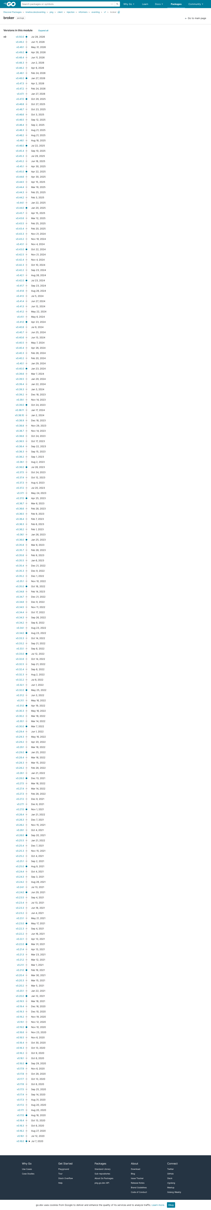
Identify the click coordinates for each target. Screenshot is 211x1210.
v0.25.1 (20, 861)
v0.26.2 (20, 824)
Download (135, 1169)
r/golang (171, 1183)
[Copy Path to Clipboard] (119, 12)
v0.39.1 (20, 399)
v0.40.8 (20, 327)
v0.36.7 (20, 503)
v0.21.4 (20, 949)
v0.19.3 (20, 1011)
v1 (105, 12)
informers (83, 12)
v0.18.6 (20, 1032)
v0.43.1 (20, 244)
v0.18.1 (20, 1058)
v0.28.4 (20, 757)
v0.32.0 (20, 690)
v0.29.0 (20, 752)
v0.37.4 (20, 477)
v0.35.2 (20, 576)
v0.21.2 (20, 959)
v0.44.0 (20, 207)
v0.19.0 (20, 1027)
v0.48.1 (20, 73)
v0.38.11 (19, 410)
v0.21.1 (20, 964)
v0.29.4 (20, 731)
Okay (171, 1205)
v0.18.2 (20, 1053)
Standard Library (103, 1169)
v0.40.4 (20, 347)
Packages (176, 4)
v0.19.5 (20, 1001)
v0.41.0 (20, 321)
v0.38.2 (20, 456)
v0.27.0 (20, 809)
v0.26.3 (20, 819)
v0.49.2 (20, 41)
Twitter (170, 1169)
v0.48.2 (20, 67)
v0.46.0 (20, 145)
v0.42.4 (20, 259)
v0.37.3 (20, 482)
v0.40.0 (20, 368)
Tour (60, 1173)
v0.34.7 (20, 596)
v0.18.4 (20, 1042)
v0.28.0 (20, 778)
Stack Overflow (65, 1178)
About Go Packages (104, 1178)
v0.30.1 (20, 721)
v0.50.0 (20, 36)
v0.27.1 (20, 804)
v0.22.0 (20, 944)
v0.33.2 (20, 643)
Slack (169, 1178)
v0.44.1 (20, 202)
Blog (133, 1173)
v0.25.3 (20, 850)
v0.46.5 (20, 119)
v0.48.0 (20, 78)
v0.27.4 (20, 788)
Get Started (65, 1163)
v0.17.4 (20, 1094)
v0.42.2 (20, 270)
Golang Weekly (174, 1192)
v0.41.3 (20, 306)
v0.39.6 (20, 373)
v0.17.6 (20, 1084)
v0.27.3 (20, 793)
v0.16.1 (20, 1136)
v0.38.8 (20, 425)
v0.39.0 (20, 404)
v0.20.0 (20, 996)
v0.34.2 (20, 622)
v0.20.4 (20, 975)
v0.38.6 (20, 436)
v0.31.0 (20, 705)
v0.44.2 (20, 197)
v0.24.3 (20, 876)
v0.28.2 (20, 767)
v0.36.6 (20, 508)
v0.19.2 (20, 1016)
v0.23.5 (20, 897)
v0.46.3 (20, 130)
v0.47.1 (20, 93)
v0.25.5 (20, 840)
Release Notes (137, 1183)
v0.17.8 (20, 1073)
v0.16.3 (20, 1125)
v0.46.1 (20, 140)
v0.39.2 (20, 394)
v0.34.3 (20, 617)
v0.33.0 (20, 653)
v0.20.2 (20, 985)
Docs (158, 4)
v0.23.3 (20, 907)
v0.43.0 (20, 249)
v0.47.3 (20, 83)
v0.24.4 (20, 871)
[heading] (12, 4)
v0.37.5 (20, 472)
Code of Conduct (139, 1192)
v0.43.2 (20, 239)
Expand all (43, 30)
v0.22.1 (20, 938)
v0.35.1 (20, 581)
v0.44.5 (20, 181)
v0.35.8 (20, 544)
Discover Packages (12, 12)
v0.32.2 (20, 679)
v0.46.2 (20, 135)
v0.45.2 (20, 161)
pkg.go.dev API (102, 1183)
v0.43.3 (20, 233)
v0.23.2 (20, 913)
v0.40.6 (20, 337)
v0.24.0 (20, 892)
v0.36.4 (20, 519)
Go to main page (196, 18)
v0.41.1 (20, 316)
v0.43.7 (20, 213)
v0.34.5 (20, 607)
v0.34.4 (20, 612)
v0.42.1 (20, 275)
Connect (172, 1163)
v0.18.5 (20, 1037)
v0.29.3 (20, 736)
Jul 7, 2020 (37, 1141)
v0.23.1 (20, 918)
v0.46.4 (20, 124)
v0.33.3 (20, 638)
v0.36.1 (20, 534)
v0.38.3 (20, 451)
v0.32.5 (20, 664)
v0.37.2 (20, 487)
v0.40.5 (20, 342)
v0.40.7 (20, 332)
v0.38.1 (20, 461)
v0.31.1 (20, 700)
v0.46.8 (20, 104)
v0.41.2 (20, 311)
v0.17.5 (20, 1089)
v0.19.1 (20, 1021)
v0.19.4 (20, 1006)
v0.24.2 (20, 881)
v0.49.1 (20, 47)
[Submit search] (117, 4)
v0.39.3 (20, 389)
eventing (96, 12)
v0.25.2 (20, 856)
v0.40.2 (20, 358)
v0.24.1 (20, 887)
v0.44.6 (20, 176)
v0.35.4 (20, 565)
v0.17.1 (20, 1110)
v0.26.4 (20, 814)
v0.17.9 (20, 1068)
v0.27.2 (20, 798)
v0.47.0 (20, 99)
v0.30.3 (20, 710)
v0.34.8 (20, 591)
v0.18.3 (20, 1047)
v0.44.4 (20, 187)
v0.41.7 (20, 285)
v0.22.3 (20, 928)
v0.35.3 (20, 570)
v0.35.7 (20, 550)
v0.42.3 (20, 264)
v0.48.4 (20, 57)
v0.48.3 (20, 62)
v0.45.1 (20, 166)
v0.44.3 (20, 192)
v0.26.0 (20, 835)
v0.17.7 (20, 1078)
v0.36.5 (20, 513)
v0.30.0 (20, 726)
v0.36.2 (20, 529)
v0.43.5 (20, 223)
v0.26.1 (20, 830)
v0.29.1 (20, 747)
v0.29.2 (20, 741)
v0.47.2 (20, 88)
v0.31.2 (20, 695)
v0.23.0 (20, 923)
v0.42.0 (20, 280)
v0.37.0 (20, 498)
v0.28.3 (20, 762)
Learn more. (158, 1205)
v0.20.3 (20, 980)
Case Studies (28, 1173)
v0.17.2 (20, 1104)
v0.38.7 (20, 430)
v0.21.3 (20, 954)
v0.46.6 (20, 114)
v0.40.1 (20, 363)
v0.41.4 (20, 301)
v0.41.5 (20, 296)
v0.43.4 (20, 228)
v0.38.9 (20, 420)
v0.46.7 (20, 109)
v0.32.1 (20, 684)
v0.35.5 (20, 560)
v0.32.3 (20, 674)
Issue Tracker (137, 1178)
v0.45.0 (20, 171)
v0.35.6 (20, 555)
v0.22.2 (20, 933)
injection (70, 12)
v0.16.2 (20, 1130)
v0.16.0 (20, 1141)
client (60, 12)
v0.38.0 (20, 467)
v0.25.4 (20, 845)
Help (60, 1183)
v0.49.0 (20, 52)
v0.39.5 (20, 379)
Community (194, 4)
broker (113, 12)
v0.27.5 (20, 783)
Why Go (127, 4)
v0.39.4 (20, 384)
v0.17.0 (20, 1115)
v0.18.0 (20, 1063)
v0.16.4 (20, 1120)
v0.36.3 (20, 524)
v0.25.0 (20, 866)
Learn (145, 4)
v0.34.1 (20, 627)
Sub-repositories (102, 1173)
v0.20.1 (20, 990)
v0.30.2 (20, 716)
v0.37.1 (20, 493)
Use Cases (27, 1169)
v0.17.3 (20, 1099)
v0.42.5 (20, 254)
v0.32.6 (20, 658)
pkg (51, 12)
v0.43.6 (20, 218)
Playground (63, 1169)
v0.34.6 (20, 601)
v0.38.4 (20, 446)
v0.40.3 (20, 353)
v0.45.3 (20, 156)
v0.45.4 (20, 150)
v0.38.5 (20, 441)
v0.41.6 (20, 290)
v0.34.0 (20, 633)
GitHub (170, 1173)
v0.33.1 (20, 648)
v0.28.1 (20, 773)
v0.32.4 (20, 669)
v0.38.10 (19, 415)
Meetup (170, 1187)
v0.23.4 (20, 902)
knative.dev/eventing (36, 12)
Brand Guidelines (139, 1187)
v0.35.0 (20, 586)
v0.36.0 (20, 539)
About (134, 1163)
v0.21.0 (20, 970)
